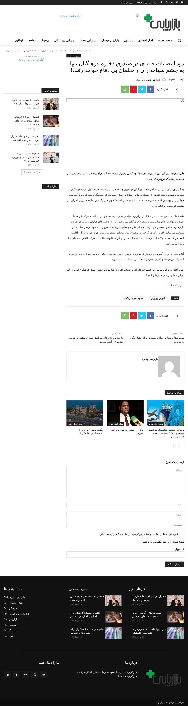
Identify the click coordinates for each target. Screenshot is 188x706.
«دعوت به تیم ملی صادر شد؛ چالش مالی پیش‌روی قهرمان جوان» (25, 157)
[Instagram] (166, 3)
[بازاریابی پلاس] (164, 80)
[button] (179, 40)
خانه (90, 50)
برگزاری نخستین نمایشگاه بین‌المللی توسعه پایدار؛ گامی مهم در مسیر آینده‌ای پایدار (166, 433)
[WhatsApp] (125, 89)
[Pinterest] (133, 89)
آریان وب (160, 702)
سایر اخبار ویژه (79, 50)
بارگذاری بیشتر (33, 172)
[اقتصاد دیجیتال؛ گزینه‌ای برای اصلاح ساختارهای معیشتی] (51, 121)
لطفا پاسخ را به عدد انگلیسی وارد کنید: (163, 541)
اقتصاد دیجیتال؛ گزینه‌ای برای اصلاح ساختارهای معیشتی (26, 121)
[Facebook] (161, 3)
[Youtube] (182, 3)
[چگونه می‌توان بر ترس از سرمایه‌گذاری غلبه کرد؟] (84, 413)
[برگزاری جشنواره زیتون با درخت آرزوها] (125, 413)
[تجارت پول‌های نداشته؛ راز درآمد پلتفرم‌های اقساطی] (51, 140)
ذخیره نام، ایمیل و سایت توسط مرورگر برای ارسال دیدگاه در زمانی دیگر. (139, 534)
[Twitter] (172, 3)
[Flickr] (25, 674)
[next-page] (175, 445)
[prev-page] (181, 445)
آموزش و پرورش (158, 298)
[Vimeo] (177, 3)
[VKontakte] (43, 674)
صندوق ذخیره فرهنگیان (133, 298)
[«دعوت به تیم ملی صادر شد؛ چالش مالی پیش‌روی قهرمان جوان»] (51, 157)
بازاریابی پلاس (153, 80)
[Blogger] (7, 674)
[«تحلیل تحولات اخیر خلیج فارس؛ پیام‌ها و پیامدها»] (51, 104)
